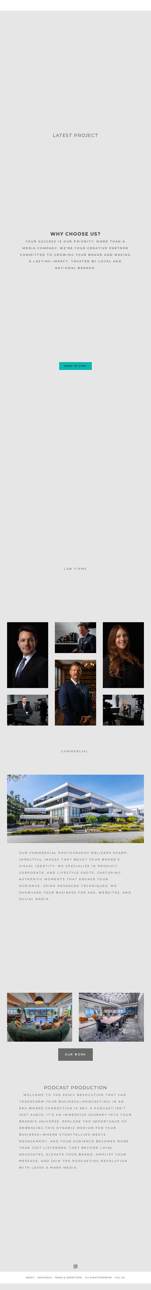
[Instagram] (75, 1266)
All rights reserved (98, 1277)
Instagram (44, 1277)
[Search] (39, 5)
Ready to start (75, 366)
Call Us (120, 1277)
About (30, 1277)
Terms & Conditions (68, 1277)
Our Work (75, 1054)
